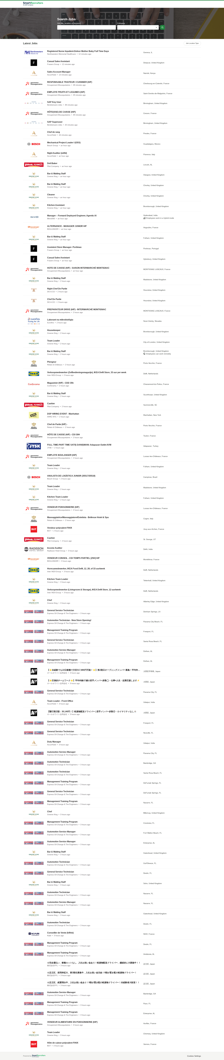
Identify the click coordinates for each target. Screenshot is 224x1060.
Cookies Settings (194, 1056)
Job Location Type (192, 43)
